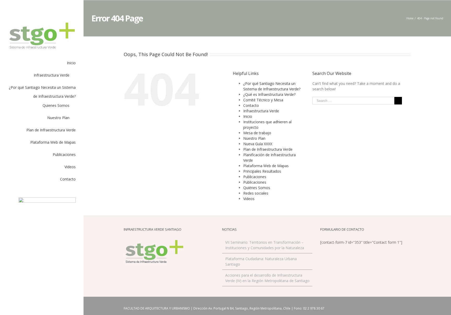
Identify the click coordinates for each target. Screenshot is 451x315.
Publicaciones (254, 176)
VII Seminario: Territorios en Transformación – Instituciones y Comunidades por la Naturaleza (264, 245)
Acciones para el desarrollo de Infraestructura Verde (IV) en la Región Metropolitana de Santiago (267, 278)
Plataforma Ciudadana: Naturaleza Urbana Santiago (261, 261)
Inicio (247, 116)
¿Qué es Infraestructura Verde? (269, 94)
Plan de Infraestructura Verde (268, 149)
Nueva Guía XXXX (257, 143)
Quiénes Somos (256, 187)
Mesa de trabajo (257, 132)
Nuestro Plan (254, 138)
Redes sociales (255, 193)
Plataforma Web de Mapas (266, 165)
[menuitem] (42, 64)
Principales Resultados (262, 171)
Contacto (251, 105)
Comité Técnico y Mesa (263, 99)
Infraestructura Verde (261, 110)
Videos (248, 198)
